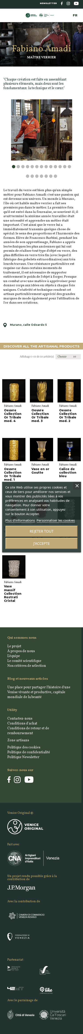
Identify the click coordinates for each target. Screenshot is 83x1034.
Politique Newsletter (23, 757)
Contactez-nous (19, 718)
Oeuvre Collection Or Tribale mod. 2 (68, 415)
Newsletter (48, 3)
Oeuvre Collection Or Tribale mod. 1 (12, 474)
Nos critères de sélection (26, 665)
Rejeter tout (42, 531)
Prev (13, 106)
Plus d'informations (20, 520)
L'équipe (13, 656)
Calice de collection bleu (67, 472)
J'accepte (41, 543)
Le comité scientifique (24, 661)
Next (70, 167)
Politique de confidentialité (28, 752)
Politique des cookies (23, 747)
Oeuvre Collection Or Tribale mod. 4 (12, 415)
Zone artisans (18, 740)
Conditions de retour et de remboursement (28, 731)
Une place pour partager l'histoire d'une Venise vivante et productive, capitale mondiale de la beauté (38, 692)
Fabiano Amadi (12, 406)
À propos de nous (21, 651)
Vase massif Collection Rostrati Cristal (12, 593)
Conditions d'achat (22, 723)
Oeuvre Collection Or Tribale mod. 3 (40, 415)
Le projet (14, 646)
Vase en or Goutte (40, 470)
